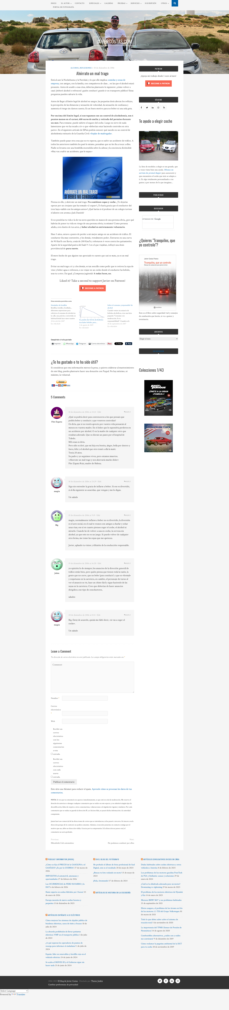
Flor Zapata (56, 421)
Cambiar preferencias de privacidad (63, 984)
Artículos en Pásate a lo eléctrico (64, 915)
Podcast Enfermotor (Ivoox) (61, 859)
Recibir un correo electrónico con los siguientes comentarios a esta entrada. (58, 741)
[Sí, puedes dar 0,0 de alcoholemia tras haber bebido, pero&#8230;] (92, 311)
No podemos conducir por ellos (121, 843)
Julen (56, 573)
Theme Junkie (97, 981)
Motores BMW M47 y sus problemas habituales (161, 900)
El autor (65, 3)
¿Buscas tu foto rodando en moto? (107, 872)
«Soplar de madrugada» (101, 133)
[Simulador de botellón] (65, 314)
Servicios (135, 3)
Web (53, 721)
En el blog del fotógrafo (107, 859)
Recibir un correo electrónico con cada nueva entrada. (58, 768)
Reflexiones (86, 68)
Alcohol (75, 68)
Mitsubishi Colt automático (62, 843)
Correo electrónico (56, 710)
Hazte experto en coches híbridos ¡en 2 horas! (64, 892)
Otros (164, 3)
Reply (128, 412)
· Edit (99, 412)
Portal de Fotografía (63, 7)
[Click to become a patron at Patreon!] (92, 291)
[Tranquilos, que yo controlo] (157, 309)
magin (57, 491)
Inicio (53, 3)
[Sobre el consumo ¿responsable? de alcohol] (121, 316)
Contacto (79, 3)
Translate (20, 994)
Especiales (94, 3)
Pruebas (121, 3)
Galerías (108, 3)
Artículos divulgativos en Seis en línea (161, 859)
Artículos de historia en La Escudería (113, 892)
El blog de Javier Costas (68, 981)
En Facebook (158, 351)
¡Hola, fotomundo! (101, 880)
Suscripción (150, 3)
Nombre (55, 698)
